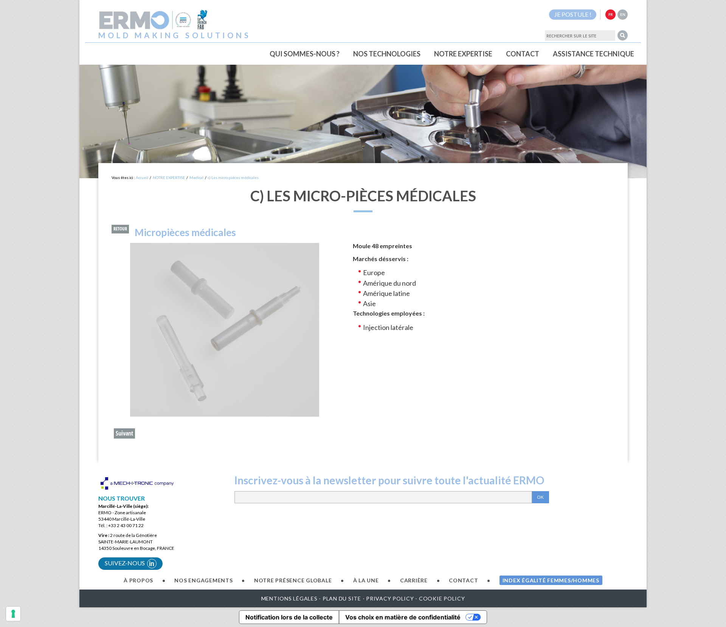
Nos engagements (203, 580)
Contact (463, 580)
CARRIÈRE (414, 580)
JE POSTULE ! (572, 14)
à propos (138, 580)
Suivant (124, 433)
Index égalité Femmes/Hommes (551, 580)
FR (610, 14)
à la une (366, 580)
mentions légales (289, 598)
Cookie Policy (442, 598)
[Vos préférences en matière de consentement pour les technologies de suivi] (13, 614)
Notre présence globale (293, 580)
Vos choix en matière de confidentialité (403, 617)
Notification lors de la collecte (289, 617)
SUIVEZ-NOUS (130, 563)
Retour (120, 229)
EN (622, 14)
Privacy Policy (390, 598)
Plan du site (342, 598)
